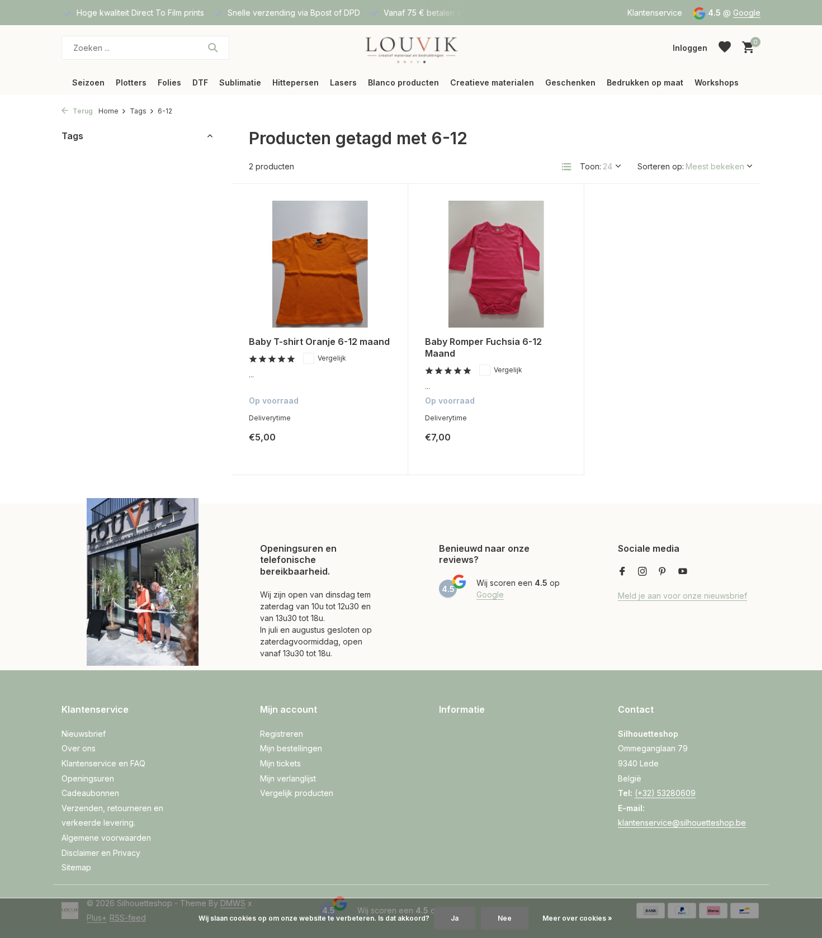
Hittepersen (295, 82)
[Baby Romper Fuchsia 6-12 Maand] (496, 264)
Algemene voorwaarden (106, 837)
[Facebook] (622, 572)
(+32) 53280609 (665, 793)
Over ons (79, 748)
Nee (505, 918)
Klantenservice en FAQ (103, 763)
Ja (455, 918)
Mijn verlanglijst (288, 778)
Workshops (717, 82)
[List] (566, 167)
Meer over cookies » (577, 918)
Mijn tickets (280, 763)
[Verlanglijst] (725, 47)
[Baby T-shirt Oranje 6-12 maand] (320, 264)
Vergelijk (332, 358)
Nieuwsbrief (84, 733)
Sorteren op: (660, 166)
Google (746, 12)
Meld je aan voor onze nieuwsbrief (682, 595)
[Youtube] (682, 572)
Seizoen (88, 82)
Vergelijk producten (296, 793)
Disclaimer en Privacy (101, 853)
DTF (200, 82)
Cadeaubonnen (90, 793)
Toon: (590, 166)
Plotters (131, 82)
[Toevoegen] (371, 446)
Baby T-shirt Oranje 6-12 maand (319, 341)
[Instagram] (642, 572)
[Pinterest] (662, 572)
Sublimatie (240, 82)
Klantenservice (654, 12)
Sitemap (76, 867)
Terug (82, 111)
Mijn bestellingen (291, 748)
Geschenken (570, 82)
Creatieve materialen (492, 82)
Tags (138, 111)
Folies (169, 82)
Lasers (343, 82)
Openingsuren (88, 778)
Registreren (281, 733)
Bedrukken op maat (645, 82)
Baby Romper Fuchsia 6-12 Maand (483, 347)
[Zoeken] (213, 47)
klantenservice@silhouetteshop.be (682, 822)
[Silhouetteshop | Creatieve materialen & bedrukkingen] (411, 47)
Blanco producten (403, 82)
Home (108, 111)
